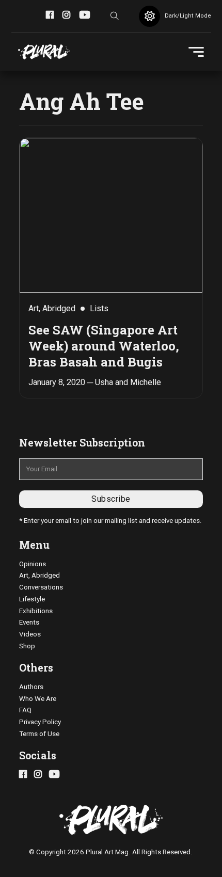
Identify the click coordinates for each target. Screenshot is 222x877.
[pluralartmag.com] (44, 52)
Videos (30, 634)
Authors (31, 687)
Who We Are (37, 699)
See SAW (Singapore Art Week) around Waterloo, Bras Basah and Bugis (103, 346)
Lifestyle (32, 599)
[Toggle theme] (149, 16)
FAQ (25, 710)
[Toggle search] (114, 16)
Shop (27, 646)
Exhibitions (36, 611)
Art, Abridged (39, 575)
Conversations (41, 587)
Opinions (32, 564)
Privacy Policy (40, 722)
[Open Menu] (196, 52)
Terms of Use (39, 734)
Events (29, 622)
